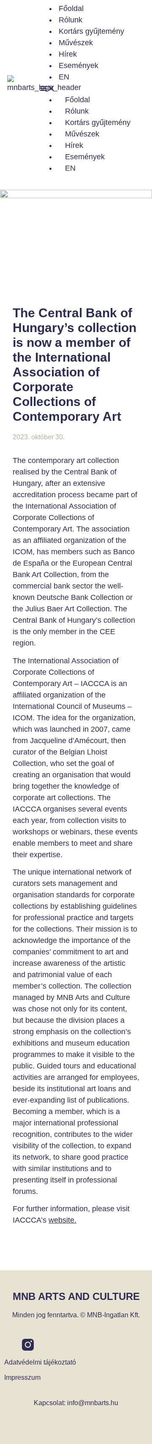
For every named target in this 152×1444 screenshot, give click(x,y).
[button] (94, 88)
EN (64, 77)
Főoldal (71, 8)
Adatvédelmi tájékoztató (40, 1362)
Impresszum (22, 1377)
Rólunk (70, 20)
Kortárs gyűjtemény (91, 31)
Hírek (68, 54)
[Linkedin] (46, 1345)
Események (78, 65)
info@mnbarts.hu (92, 1402)
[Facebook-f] (10, 1345)
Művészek (76, 42)
